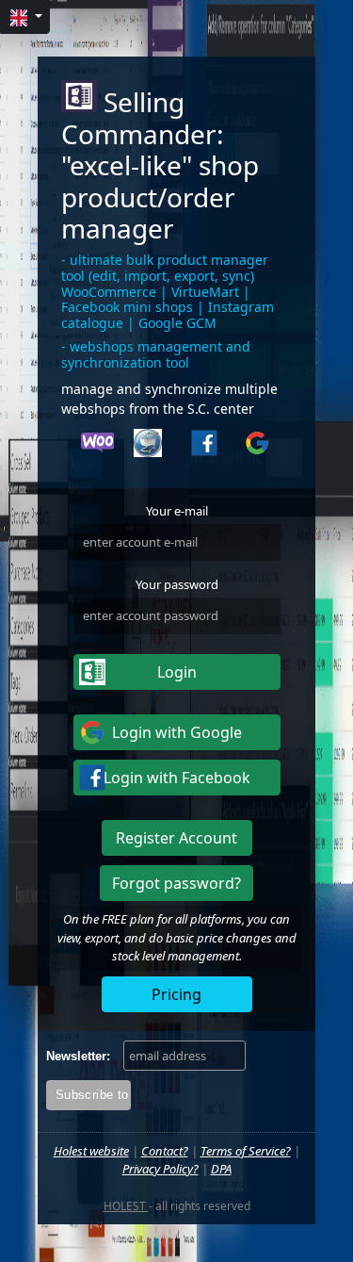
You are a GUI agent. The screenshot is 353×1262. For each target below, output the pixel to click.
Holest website (91, 1150)
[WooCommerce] (97, 446)
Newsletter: (78, 1056)
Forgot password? (176, 883)
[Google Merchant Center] (256, 446)
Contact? (164, 1150)
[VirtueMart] (150, 446)
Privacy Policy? (160, 1168)
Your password (177, 584)
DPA (221, 1168)
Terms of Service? (246, 1150)
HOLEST (126, 1206)
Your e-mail (177, 510)
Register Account (176, 838)
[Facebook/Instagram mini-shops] (203, 446)
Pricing (176, 994)
